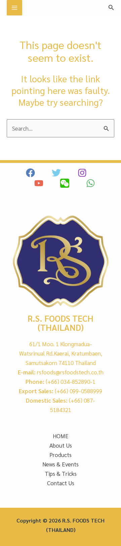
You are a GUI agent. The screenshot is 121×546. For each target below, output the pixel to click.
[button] (111, 7)
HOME (61, 436)
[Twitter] (56, 172)
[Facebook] (30, 172)
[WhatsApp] (90, 183)
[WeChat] (64, 183)
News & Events (60, 464)
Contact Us (60, 483)
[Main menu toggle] (14, 7)
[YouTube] (38, 183)
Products (60, 454)
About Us (60, 445)
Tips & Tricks (61, 473)
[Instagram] (82, 172)
